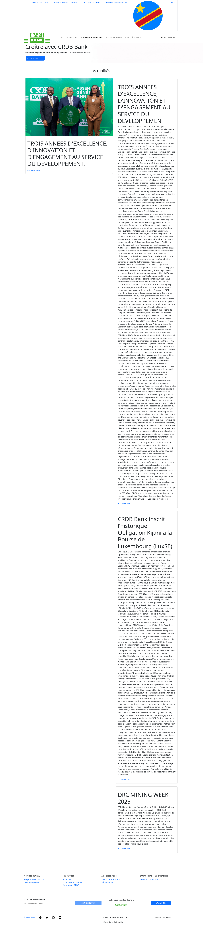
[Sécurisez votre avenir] (110, 59)
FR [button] (172, 2)
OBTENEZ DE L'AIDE (91, 2)
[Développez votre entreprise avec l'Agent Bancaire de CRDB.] (97, 59)
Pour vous (67, 879)
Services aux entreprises (151, 879)
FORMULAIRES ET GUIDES (65, 2)
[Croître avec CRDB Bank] (89, 59)
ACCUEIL (60, 37)
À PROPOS (136, 37)
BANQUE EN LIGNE (40, 2)
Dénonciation (107, 882)
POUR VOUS (72, 37)
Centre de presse (31, 882)
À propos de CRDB (71, 885)
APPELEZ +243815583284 (116, 2)
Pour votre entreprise (72, 882)
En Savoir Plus (33, 170)
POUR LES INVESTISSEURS (117, 37)
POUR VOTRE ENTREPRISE (91, 37)
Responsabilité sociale (34, 879)
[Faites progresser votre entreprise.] (101, 59)
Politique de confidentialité (115, 917)
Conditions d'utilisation (113, 922)
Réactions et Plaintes (111, 879)
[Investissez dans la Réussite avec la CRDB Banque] (93, 59)
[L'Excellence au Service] (114, 59)
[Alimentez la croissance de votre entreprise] (105, 59)
